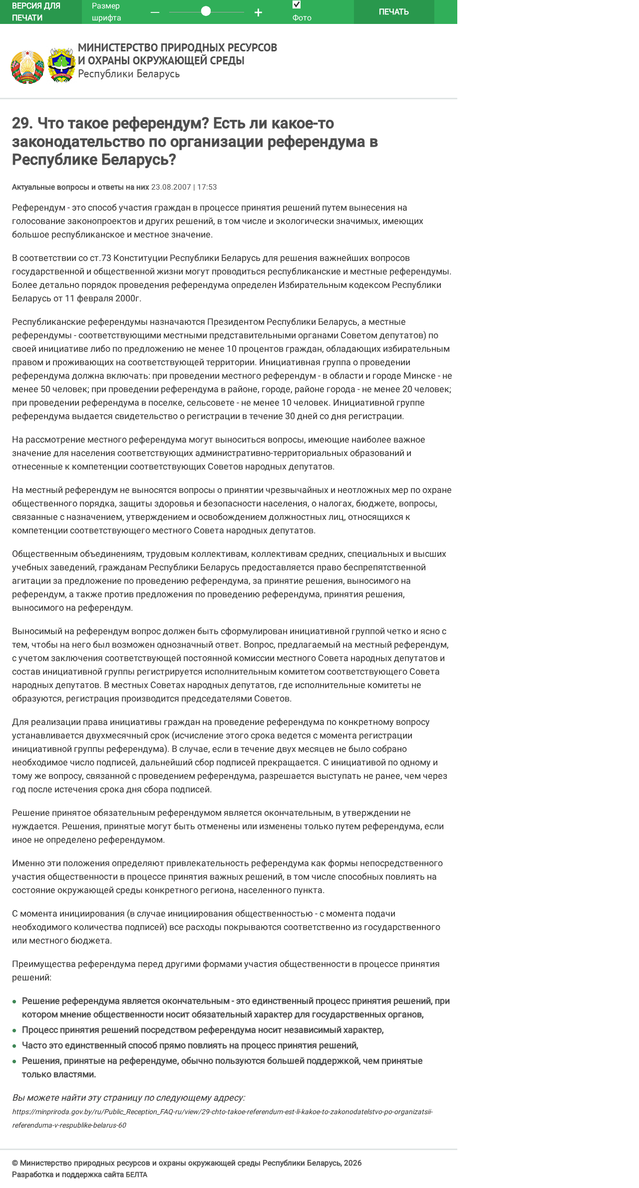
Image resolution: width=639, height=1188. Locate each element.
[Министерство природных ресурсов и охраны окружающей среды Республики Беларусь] (28, 82)
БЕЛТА (136, 1175)
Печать (394, 11)
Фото (302, 17)
